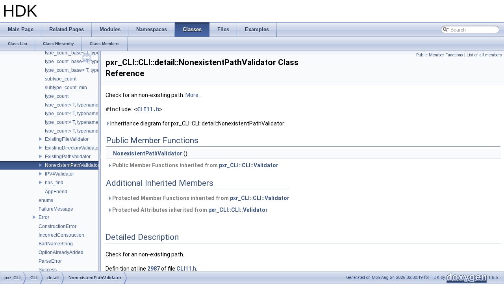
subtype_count (60, 79)
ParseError (50, 261)
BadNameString (56, 244)
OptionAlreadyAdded (61, 252)
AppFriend (56, 191)
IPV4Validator (59, 174)
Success (48, 270)
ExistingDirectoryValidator (72, 148)
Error (44, 217)
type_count (57, 96)
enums (46, 200)
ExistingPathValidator (68, 156)
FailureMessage (56, 209)
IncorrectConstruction (61, 235)
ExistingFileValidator (67, 139)
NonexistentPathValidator (72, 165)
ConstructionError (57, 226)
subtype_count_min (66, 87)
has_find (54, 182)
